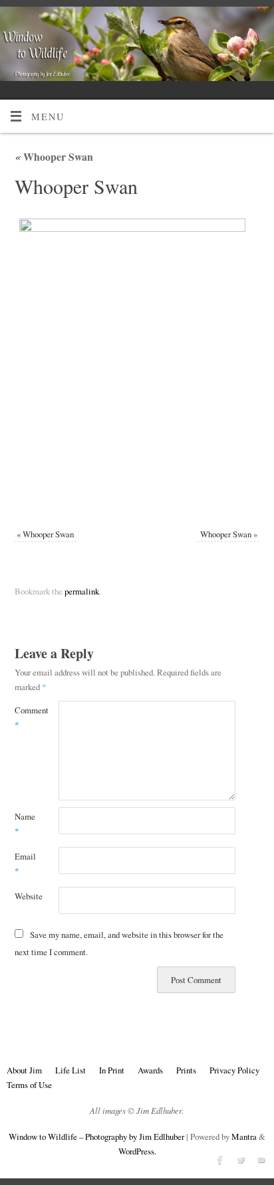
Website (26, 896)
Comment (26, 717)
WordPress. (137, 1151)
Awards (150, 1070)
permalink (82, 591)
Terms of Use (29, 1085)
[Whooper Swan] (137, 366)
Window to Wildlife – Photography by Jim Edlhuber (96, 1136)
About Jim (24, 1070)
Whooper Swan (54, 156)
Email (25, 863)
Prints (186, 1070)
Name (25, 823)
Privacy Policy (234, 1070)
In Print (111, 1070)
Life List (70, 1070)
